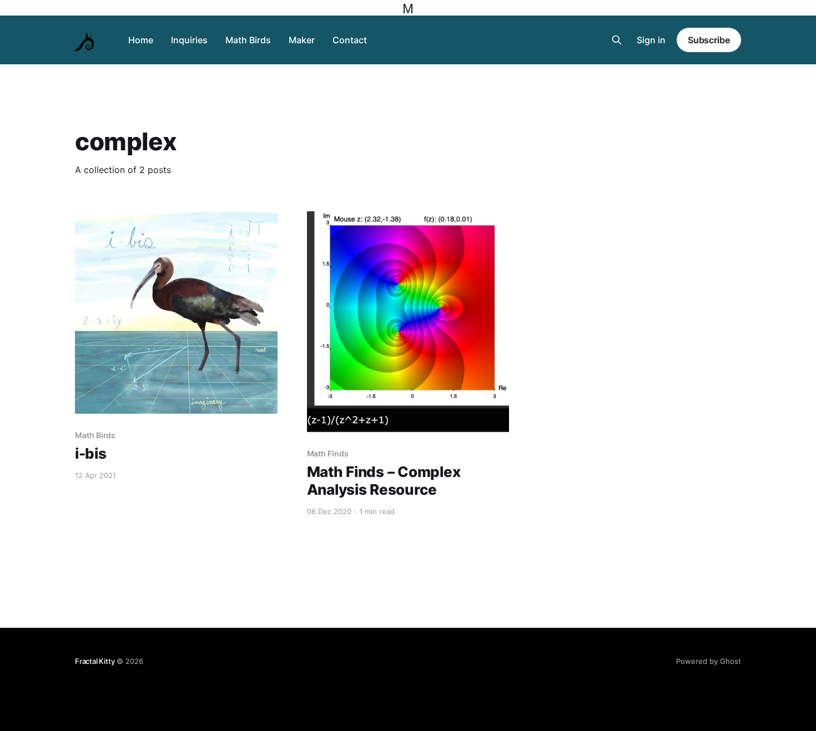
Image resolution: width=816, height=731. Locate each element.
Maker (302, 39)
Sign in (651, 39)
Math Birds (248, 39)
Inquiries (189, 39)
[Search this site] (617, 40)
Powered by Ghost (708, 661)
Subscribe (709, 39)
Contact (350, 39)
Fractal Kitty (94, 661)
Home (140, 39)
